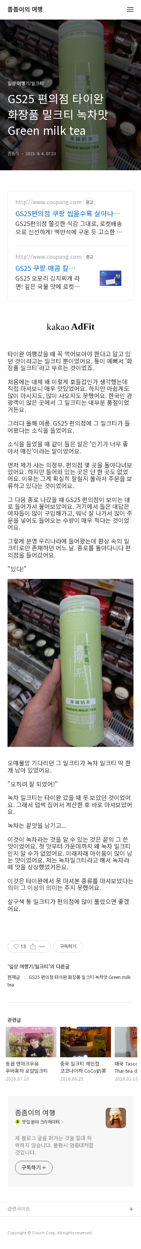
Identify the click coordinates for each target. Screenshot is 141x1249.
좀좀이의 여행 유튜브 (30, 1221)
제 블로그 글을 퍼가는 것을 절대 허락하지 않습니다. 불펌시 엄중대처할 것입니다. (54, 1145)
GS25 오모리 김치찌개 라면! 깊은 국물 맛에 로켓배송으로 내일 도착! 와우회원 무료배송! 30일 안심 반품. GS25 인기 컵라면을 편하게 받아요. (47, 281)
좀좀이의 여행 (25, 10)
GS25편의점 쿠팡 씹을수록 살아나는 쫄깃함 (67, 213)
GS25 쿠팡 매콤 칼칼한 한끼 (45, 267)
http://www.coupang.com (48, 202)
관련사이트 (19, 1208)
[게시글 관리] (42, 946)
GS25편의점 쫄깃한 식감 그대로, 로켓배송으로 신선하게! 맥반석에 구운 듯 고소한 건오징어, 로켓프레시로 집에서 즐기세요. (68, 227)
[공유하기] (33, 946)
